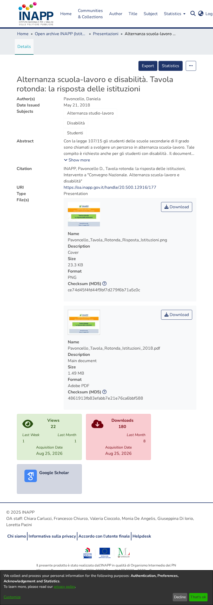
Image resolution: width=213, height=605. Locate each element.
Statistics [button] (172, 14)
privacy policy (64, 586)
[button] (36, 14)
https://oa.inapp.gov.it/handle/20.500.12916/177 (110, 187)
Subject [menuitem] (151, 14)
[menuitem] (174, 13)
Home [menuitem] (66, 14)
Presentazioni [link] (105, 34)
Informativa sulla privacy (52, 536)
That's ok (198, 597)
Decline (180, 597)
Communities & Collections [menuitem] (90, 14)
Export (148, 66)
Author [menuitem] (115, 14)
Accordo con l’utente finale (104, 536)
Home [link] (23, 34)
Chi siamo (16, 536)
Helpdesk (141, 536)
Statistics (170, 66)
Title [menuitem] (133, 14)
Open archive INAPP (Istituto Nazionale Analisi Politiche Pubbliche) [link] (61, 34)
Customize (12, 597)
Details (24, 46)
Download (179, 207)
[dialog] (106, 587)
